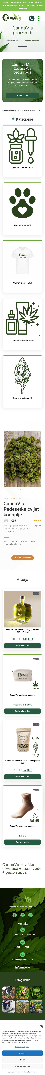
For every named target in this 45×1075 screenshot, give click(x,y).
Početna (9, 41)
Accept (22, 1053)
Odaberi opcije (22, 842)
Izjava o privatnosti (14, 1072)
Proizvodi (18, 41)
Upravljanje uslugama (22, 1047)
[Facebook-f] (14, 915)
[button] (41, 1027)
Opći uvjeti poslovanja (28, 1072)
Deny (22, 1060)
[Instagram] (22, 915)
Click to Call (30, 935)
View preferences (22, 1066)
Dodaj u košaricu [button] (22, 645)
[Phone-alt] (31, 18)
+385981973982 (17, 935)
